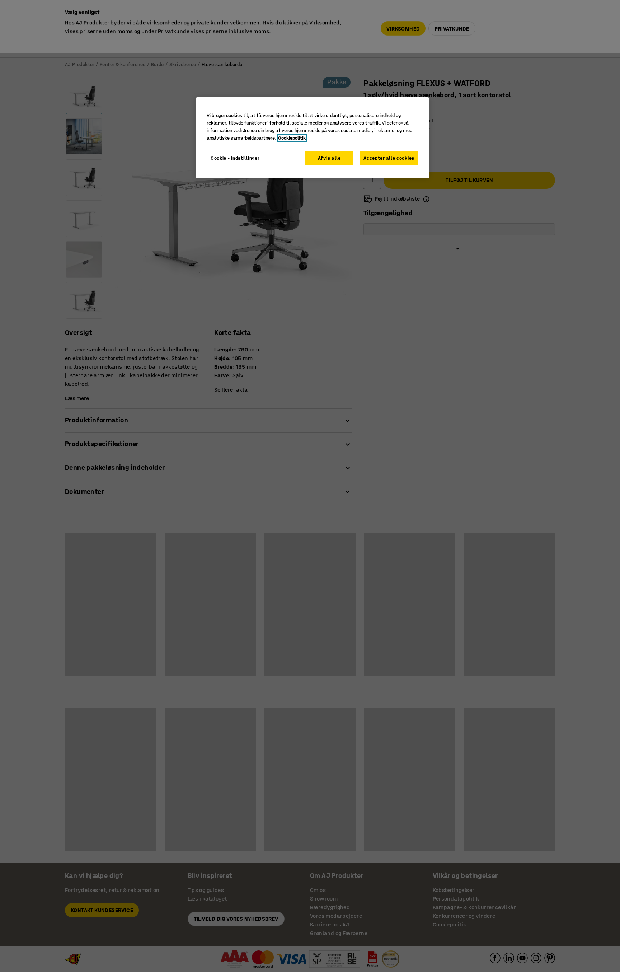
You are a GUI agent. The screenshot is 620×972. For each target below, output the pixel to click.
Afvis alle (329, 158)
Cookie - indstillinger (235, 158)
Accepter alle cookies (388, 158)
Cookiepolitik (292, 138)
